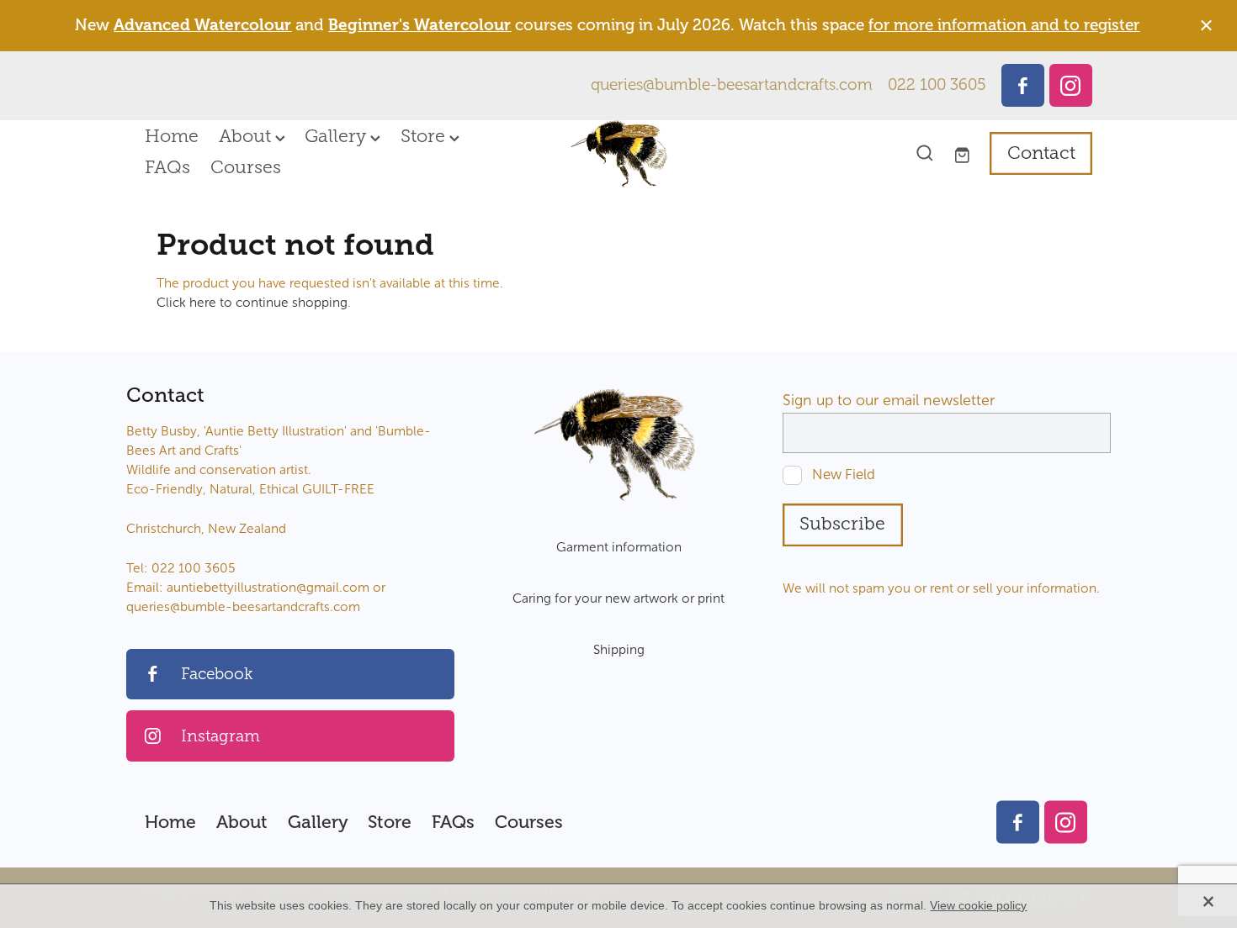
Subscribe (842, 524)
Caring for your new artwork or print (618, 598)
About (247, 136)
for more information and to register (1003, 25)
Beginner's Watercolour (419, 25)
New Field (843, 474)
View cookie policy (978, 905)
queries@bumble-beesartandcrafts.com (732, 85)
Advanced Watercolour (202, 25)
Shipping (619, 649)
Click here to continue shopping (252, 302)
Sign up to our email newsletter (889, 401)
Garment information (619, 547)
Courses (245, 167)
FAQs (167, 167)
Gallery (337, 136)
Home (172, 136)
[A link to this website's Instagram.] (1070, 85)
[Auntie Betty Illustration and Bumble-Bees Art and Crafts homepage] (618, 153)
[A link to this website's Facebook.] (1022, 85)
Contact (1041, 153)
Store (425, 136)
